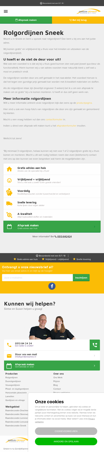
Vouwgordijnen (12, 385)
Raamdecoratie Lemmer (16, 418)
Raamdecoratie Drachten (17, 410)
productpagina (84, 102)
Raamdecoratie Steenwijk (17, 414)
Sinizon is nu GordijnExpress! (16, 449)
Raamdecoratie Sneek (15, 425)
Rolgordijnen (11, 377)
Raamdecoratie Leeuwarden (18, 422)
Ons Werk (57, 377)
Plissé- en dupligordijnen (17, 389)
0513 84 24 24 (23, 343)
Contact (57, 389)
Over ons (58, 373)
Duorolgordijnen (13, 381)
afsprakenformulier (66, 125)
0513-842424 (64, 236)
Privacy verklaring (61, 392)
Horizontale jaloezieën (16, 392)
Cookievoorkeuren (66, 431)
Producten (11, 373)
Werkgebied (12, 406)
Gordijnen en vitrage (15, 400)
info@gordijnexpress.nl (25, 357)
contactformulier (54, 119)
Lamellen (9, 396)
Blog (55, 385)
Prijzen (56, 381)
